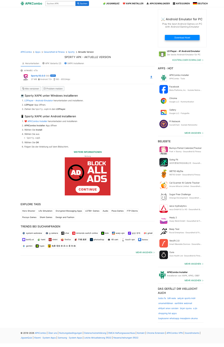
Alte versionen (32, 88)
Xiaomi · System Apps (45, 337)
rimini (54, 239)
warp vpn (120, 233)
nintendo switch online (87, 233)
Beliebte (164, 141)
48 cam (114, 239)
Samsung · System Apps (70, 337)
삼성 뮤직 (136, 233)
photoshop (99, 239)
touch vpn (130, 239)
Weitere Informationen (88, 152)
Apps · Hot (165, 68)
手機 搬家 (82, 239)
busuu (145, 239)
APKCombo (26, 52)
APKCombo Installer (37, 121)
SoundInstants (192, 333)
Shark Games (46, 217)
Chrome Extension (156, 333)
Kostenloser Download (186, 60)
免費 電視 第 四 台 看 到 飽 (64, 246)
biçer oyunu (186, 308)
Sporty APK (73, 57)
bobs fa (162, 298)
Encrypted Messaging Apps (69, 211)
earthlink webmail (183, 303)
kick (107, 233)
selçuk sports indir (186, 298)
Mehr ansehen (144, 252)
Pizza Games (118, 211)
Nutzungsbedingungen (70, 333)
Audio (105, 211)
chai (67, 233)
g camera (53, 233)
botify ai (30, 239)
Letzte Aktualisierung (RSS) (97, 337)
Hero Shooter (28, 211)
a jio (195, 308)
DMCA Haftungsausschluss (121, 333)
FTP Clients (132, 211)
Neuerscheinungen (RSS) (125, 337)
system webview (34, 233)
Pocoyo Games (29, 217)
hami (43, 239)
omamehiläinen (165, 303)
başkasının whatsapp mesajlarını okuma (178, 318)
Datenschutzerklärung (95, 333)
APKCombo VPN (175, 333)
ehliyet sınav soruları (168, 308)
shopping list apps (167, 313)
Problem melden (54, 88)
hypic (41, 246)
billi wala (171, 298)
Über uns (52, 333)
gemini (29, 246)
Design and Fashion (65, 217)
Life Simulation (45, 211)
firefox (68, 239)
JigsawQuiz (26, 337)
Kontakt (141, 333)
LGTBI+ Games (92, 211)
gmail (150, 233)
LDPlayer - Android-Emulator (38, 100)
